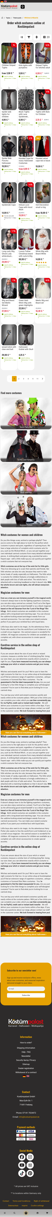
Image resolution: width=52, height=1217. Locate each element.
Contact (6, 1201)
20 (48, 37)
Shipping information (26, 1048)
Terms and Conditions (21, 1201)
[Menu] (5, 1213)
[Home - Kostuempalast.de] (26, 1023)
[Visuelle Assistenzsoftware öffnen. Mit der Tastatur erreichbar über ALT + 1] (21, 7)
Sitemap (26, 1064)
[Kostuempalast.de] (10, 7)
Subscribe (26, 995)
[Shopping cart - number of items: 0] (47, 1213)
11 (38, 379)
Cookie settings (37, 1206)
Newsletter (26, 1056)
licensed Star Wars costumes (23, 679)
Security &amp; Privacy (26, 1060)
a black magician (44, 606)
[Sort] (36, 37)
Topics (8, 18)
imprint (24, 1206)
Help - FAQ (26, 1052)
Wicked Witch (19, 551)
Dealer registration (26, 1068)
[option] (9, 53)
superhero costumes (34, 677)
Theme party (17, 18)
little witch (47, 574)
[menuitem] (2, 1)
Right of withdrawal (41, 1201)
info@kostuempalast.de (29, 1117)
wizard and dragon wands (27, 616)
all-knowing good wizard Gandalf (19, 606)
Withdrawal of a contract (26, 1072)
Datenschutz (13, 1206)
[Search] (14, 1213)
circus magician (13, 632)
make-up (24, 559)
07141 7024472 (29, 1113)
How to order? (26, 1042)
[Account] (37, 1213)
